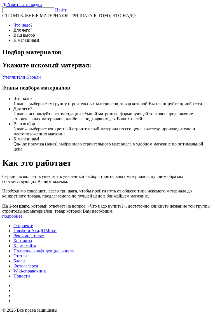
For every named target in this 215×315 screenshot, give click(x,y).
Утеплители (13, 77)
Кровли (33, 77)
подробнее (12, 216)
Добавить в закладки (22, 4)
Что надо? (22, 25)
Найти (61, 10)
